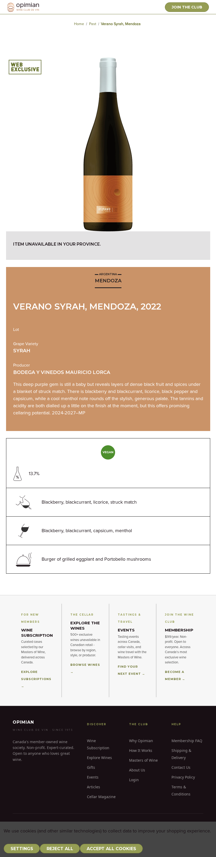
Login (134, 779)
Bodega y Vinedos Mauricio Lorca (61, 372)
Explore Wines (99, 757)
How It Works (140, 750)
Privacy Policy (183, 777)
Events (93, 777)
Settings (22, 848)
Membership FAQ (186, 740)
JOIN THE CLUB (187, 7)
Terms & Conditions (180, 790)
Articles (93, 786)
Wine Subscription (98, 744)
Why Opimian (141, 740)
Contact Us (180, 767)
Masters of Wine (143, 760)
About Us (137, 769)
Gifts (91, 767)
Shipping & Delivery (181, 754)
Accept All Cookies (111, 848)
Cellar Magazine (101, 796)
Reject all (60, 848)
